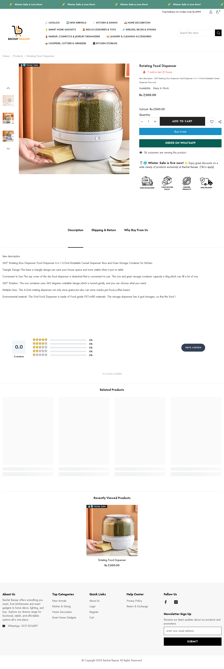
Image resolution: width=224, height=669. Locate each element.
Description (75, 230)
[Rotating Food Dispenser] (112, 530)
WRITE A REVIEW (193, 347)
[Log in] (211, 11)
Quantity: (145, 115)
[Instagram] (176, 602)
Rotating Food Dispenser (112, 560)
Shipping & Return (104, 230)
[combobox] (196, 33)
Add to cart (182, 121)
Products (18, 56)
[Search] (199, 33)
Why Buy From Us (136, 230)
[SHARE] (219, 122)
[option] (74, 119)
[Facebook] (166, 602)
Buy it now (180, 131)
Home (5, 56)
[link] (28, 469)
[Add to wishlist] (212, 122)
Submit (192, 641)
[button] (8, 88)
